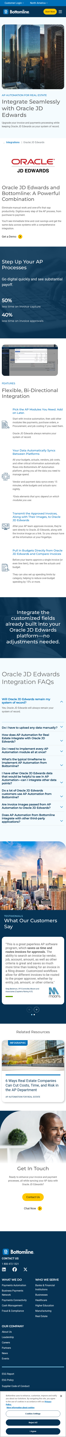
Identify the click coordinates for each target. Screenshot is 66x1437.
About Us (7, 1331)
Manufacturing (43, 1310)
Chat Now (30, 1208)
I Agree (33, 1431)
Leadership (8, 1337)
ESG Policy (8, 1380)
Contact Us (33, 1197)
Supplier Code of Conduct (15, 1386)
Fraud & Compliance (13, 1310)
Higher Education (44, 1305)
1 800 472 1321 (10, 1263)
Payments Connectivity (14, 1300)
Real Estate (41, 1316)
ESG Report (8, 1373)
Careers (6, 1342)
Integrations (12, 142)
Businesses (41, 1294)
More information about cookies (21, 1407)
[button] (36, 1009)
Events (5, 1358)
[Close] (61, 1396)
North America (38, 3)
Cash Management (12, 1305)
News (5, 1353)
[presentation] (60, 11)
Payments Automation (14, 1285)
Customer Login (13, 3)
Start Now (50, 11)
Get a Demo (9, 236)
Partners (6, 1347)
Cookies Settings (33, 1414)
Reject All (33, 1422)
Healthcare (41, 1300)
